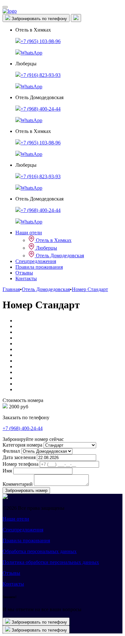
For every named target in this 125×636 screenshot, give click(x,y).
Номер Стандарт (90, 289)
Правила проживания (39, 267)
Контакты (26, 278)
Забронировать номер (26, 490)
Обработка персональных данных (40, 551)
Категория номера (22, 445)
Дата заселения (19, 457)
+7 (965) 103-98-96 (41, 41)
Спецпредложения (35, 261)
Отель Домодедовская (59, 255)
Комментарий (18, 484)
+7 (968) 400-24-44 (41, 109)
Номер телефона (20, 464)
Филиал (11, 451)
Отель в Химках (53, 240)
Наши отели (28, 232)
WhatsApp (31, 52)
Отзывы (24, 272)
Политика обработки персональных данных (51, 562)
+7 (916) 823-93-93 (41, 75)
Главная (11, 289)
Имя (7, 470)
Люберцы (46, 248)
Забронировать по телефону (38, 18)
